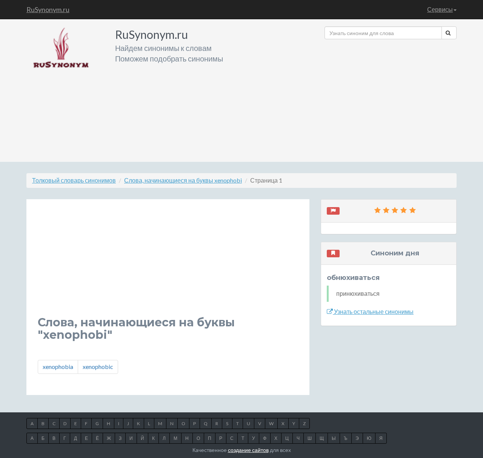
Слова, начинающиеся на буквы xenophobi (183, 180)
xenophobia (58, 366)
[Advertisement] (391, 98)
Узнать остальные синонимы (373, 311)
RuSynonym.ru (47, 9)
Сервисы (440, 9)
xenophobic (98, 366)
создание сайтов (248, 450)
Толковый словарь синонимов (74, 180)
